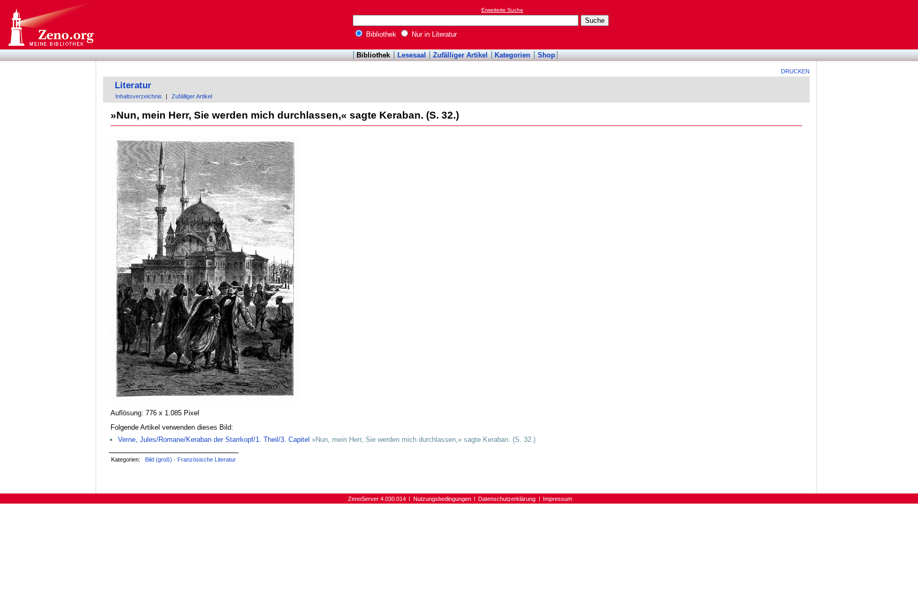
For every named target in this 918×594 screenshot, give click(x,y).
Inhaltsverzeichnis (138, 96)
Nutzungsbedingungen (442, 499)
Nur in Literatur (433, 34)
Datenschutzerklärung (507, 499)
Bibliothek (380, 34)
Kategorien (512, 55)
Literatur (133, 85)
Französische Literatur (206, 459)
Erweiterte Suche (502, 10)
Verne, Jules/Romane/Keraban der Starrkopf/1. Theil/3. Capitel (214, 440)
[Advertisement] (869, 24)
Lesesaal (411, 55)
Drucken (795, 71)
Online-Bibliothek (50, 24)
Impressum (557, 499)
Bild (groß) (158, 459)
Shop (546, 55)
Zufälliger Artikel (460, 55)
